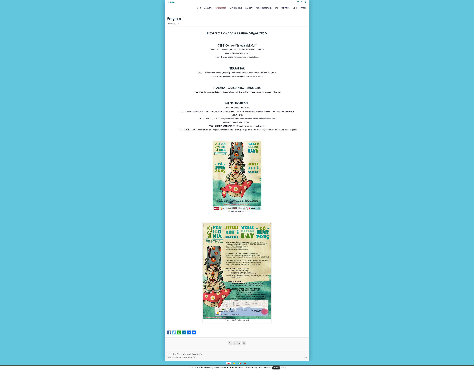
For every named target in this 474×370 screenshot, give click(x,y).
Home (198, 8)
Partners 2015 (235, 8)
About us (208, 8)
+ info (283, 368)
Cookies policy (197, 354)
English (172, 2)
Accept (276, 368)
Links (295, 8)
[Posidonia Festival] (171, 9)
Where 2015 (221, 8)
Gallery (248, 8)
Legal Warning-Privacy (181, 354)
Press (303, 8)
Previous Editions (264, 8)
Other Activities (282, 8)
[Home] (168, 23)
